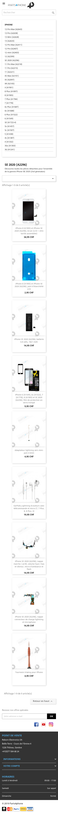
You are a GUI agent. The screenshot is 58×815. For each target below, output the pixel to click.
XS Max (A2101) (12, 76)
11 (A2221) (9, 72)
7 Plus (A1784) (11, 99)
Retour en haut (43, 701)
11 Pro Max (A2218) (13, 64)
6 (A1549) (9, 118)
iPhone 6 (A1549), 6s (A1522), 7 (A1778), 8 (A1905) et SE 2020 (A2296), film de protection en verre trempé (29, 398)
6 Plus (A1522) (11, 114)
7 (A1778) (9, 103)
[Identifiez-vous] (49, 3)
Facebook (36, 724)
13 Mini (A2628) (12, 37)
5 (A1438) (9, 134)
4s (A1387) (9, 138)
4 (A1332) (9, 141)
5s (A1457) (9, 126)
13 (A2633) (9, 41)
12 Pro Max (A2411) (13, 44)
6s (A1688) (9, 110)
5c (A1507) (9, 130)
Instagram (51, 724)
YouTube (43, 724)
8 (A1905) (9, 95)
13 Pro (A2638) (11, 33)
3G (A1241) (10, 149)
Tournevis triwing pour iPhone (29, 672)
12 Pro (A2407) (11, 48)
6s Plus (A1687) (11, 107)
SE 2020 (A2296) (12, 60)
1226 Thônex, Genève (12, 747)
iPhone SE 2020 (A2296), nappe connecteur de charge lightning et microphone (29, 619)
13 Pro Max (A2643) (13, 29)
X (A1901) (9, 87)
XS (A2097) (9, 79)
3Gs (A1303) (10, 145)
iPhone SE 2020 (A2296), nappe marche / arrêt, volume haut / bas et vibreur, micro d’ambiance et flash (29, 565)
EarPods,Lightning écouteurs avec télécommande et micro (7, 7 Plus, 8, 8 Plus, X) (29, 508)
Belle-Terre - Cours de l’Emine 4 (16, 743)
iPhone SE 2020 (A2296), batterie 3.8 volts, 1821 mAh (29, 340)
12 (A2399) (9, 56)
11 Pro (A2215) (11, 68)
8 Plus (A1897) (11, 91)
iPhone (9, 24)
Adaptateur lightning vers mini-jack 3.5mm (29, 451)
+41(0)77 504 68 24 (10, 751)
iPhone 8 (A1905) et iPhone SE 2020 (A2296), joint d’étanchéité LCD (29, 286)
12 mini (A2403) (12, 52)
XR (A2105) (9, 83)
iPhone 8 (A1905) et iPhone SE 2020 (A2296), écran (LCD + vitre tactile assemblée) (29, 231)
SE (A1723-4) (10, 122)
